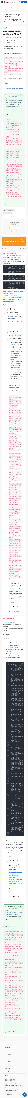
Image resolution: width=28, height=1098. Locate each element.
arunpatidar (9, 618)
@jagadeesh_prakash (17, 88)
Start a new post (15, 241)
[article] (14, 281)
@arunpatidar (7, 88)
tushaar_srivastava (11, 40)
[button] (8, 37)
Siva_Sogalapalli (10, 253)
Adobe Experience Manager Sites (8, 7)
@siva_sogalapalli (18, 100)
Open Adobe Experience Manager (15, 19)
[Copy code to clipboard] (23, 267)
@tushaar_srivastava (15, 344)
